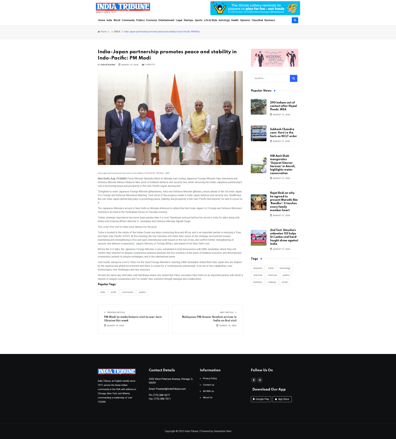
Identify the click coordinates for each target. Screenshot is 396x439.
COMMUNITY (127, 292)
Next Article (227, 312)
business (257, 282)
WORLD (113, 292)
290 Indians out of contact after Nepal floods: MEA (283, 106)
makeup (272, 282)
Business (270, 20)
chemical (257, 275)
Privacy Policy (210, 378)
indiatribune (108, 65)
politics (286, 275)
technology (285, 268)
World (117, 20)
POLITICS (142, 292)
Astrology (224, 20)
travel (271, 268)
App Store (283, 399)
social (284, 282)
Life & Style (210, 20)
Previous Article (116, 312)
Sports (198, 20)
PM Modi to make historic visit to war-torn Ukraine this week (133, 319)
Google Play (262, 399)
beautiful (257, 268)
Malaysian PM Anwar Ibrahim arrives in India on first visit (209, 319)
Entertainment (166, 20)
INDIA (117, 31)
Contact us (208, 385)
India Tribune (191, 431)
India (109, 20)
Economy (151, 20)
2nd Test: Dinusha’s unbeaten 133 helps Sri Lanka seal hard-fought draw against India (284, 237)
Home (101, 20)
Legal (179, 20)
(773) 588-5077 (161, 395)
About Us (207, 397)
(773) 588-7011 (162, 398)
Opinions (245, 20)
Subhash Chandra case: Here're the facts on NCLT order (283, 133)
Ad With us (208, 391)
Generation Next (222, 431)
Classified (257, 20)
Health (235, 20)
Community (128, 20)
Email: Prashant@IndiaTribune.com (167, 388)
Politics (140, 20)
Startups (188, 20)
